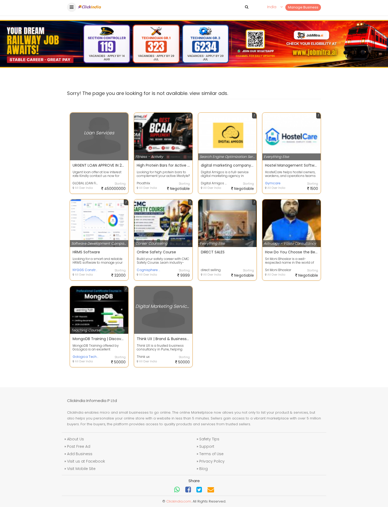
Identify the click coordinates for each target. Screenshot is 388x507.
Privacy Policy (212, 461)
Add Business (79, 453)
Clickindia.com (178, 501)
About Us (75, 439)
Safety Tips (209, 439)
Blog (203, 468)
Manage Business (303, 7)
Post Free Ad (78, 446)
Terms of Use (211, 453)
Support (206, 446)
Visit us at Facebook (86, 461)
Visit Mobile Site (81, 468)
